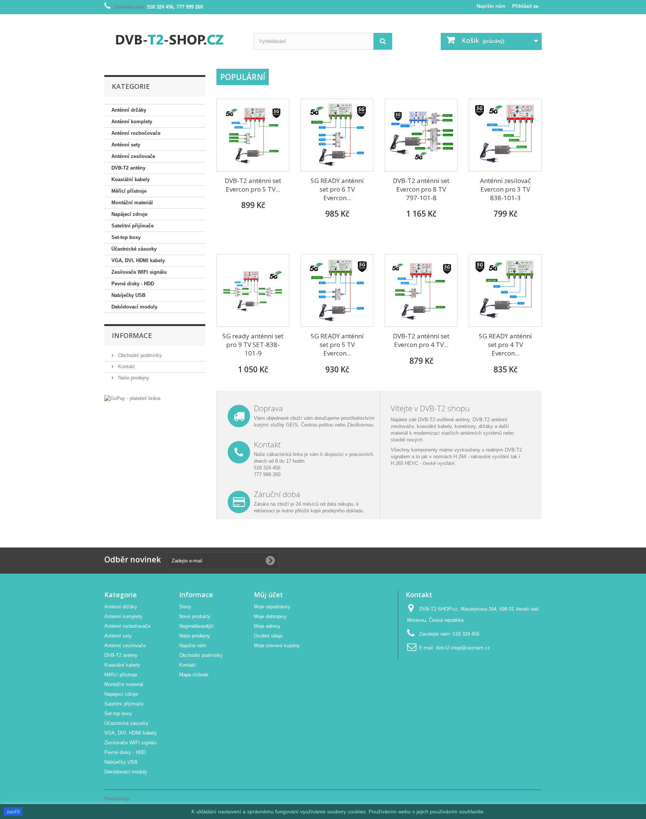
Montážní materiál (132, 202)
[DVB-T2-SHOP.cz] (173, 38)
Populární (242, 77)
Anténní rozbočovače (135, 133)
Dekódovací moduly (134, 307)
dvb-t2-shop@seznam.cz (463, 648)
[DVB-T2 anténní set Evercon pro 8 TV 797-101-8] (421, 135)
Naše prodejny (133, 378)
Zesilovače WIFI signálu (139, 272)
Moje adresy (267, 626)
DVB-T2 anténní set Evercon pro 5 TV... (253, 184)
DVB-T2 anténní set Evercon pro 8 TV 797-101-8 (421, 189)
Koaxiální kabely (130, 179)
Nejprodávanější (196, 626)
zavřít (13, 812)
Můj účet (268, 594)
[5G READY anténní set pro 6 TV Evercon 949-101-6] (337, 135)
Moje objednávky (272, 606)
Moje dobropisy (270, 616)
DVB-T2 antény (128, 168)
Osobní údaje (268, 636)
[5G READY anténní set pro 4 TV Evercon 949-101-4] (505, 290)
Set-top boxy (126, 237)
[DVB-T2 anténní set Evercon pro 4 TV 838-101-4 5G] (421, 290)
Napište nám (491, 6)
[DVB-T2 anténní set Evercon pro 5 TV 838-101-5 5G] (253, 135)
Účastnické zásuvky (134, 249)
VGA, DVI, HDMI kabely (138, 260)
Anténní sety (125, 145)
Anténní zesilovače (133, 156)
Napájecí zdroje (129, 214)
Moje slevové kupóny (277, 645)
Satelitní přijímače (132, 226)
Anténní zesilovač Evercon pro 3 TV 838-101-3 (505, 189)
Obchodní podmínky (139, 355)
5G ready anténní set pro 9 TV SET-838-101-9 (252, 344)
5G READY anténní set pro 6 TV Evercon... (337, 189)
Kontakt (126, 366)
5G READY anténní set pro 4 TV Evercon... (505, 344)
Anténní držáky (128, 110)
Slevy (185, 606)
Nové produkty (194, 616)
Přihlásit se (525, 6)
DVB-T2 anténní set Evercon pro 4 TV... (421, 340)
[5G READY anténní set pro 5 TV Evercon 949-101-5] (337, 290)
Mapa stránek (194, 674)
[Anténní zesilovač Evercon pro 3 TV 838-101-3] (505, 135)
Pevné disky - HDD (132, 283)
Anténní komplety (131, 121)
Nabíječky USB (128, 295)
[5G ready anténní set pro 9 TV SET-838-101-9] (253, 290)
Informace (132, 335)
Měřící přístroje (129, 191)
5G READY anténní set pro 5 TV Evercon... (337, 344)
